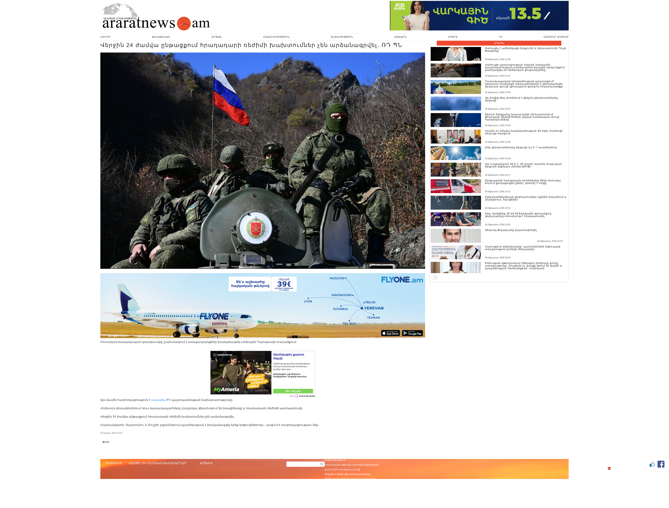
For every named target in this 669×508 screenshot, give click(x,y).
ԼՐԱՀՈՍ (499, 43)
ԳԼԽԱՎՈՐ (114, 463)
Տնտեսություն (342, 36)
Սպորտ (453, 36)
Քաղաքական (161, 36)
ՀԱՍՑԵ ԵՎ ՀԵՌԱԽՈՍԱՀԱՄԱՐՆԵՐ (158, 463)
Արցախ (217, 36)
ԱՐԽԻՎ (206, 463)
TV (500, 36)
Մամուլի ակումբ (556, 36)
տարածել (158, 400)
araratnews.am (364, 455)
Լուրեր (105, 36)
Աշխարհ (400, 36)
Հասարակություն (276, 36)
